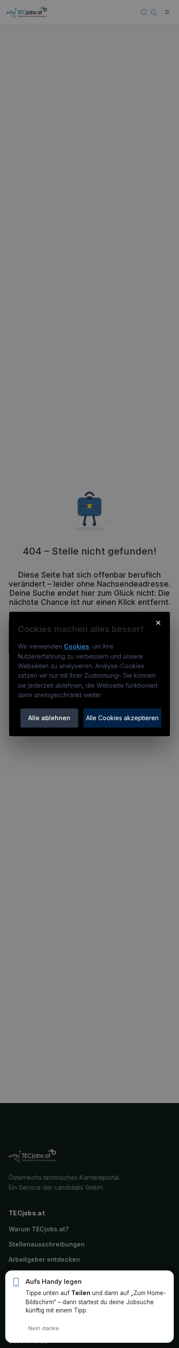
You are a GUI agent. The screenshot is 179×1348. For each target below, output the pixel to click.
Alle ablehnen (49, 717)
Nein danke (43, 1328)
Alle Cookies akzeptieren (122, 717)
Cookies (76, 646)
